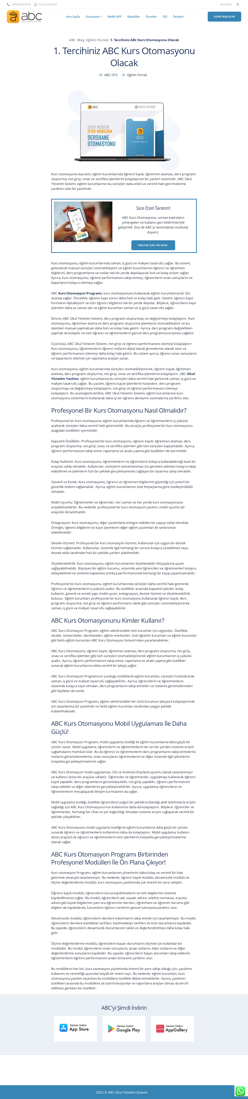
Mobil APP (114, 16)
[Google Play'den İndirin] (126, 1028)
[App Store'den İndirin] (77, 1028)
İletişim (178, 16)
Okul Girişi (226, 4)
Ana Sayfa (73, 16)
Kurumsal (92, 16)
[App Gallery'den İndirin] (174, 1028)
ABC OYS (111, 75)
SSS (165, 16)
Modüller (133, 16)
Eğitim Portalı (137, 75)
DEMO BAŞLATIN (224, 16)
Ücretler (151, 16)
